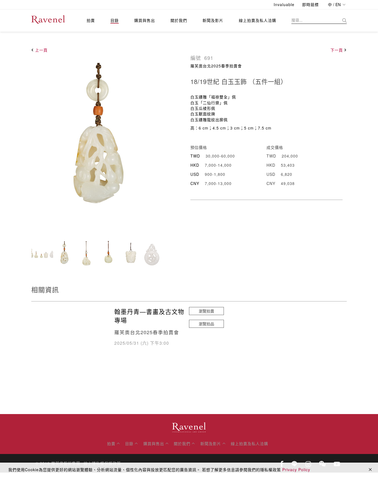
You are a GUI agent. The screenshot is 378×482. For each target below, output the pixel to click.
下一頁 (336, 50)
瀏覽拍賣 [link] (206, 311)
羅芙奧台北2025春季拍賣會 (216, 66)
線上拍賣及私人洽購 (257, 20)
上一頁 (41, 50)
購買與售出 (144, 20)
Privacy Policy (296, 469)
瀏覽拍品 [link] (206, 323)
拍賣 (91, 20)
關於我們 (178, 20)
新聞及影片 (213, 20)
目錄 (114, 20)
